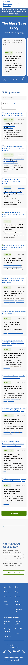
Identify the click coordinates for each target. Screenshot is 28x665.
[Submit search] (24, 97)
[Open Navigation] (23, 3)
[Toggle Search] (18, 3)
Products (5, 108)
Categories (5, 103)
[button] (13, 79)
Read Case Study (14, 572)
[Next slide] (24, 79)
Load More (14, 513)
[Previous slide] (4, 79)
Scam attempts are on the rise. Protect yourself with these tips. (14, 11)
